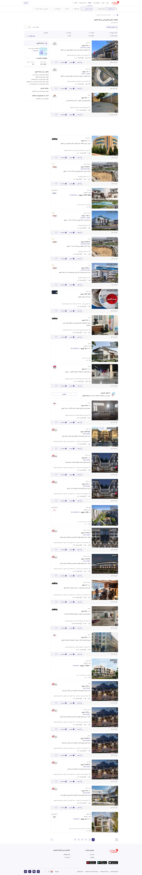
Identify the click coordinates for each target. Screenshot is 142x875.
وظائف (92, 857)
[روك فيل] (84, 198)
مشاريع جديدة (96, 3)
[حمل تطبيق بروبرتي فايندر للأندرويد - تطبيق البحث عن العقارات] (102, 862)
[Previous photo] (93, 50)
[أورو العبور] (84, 822)
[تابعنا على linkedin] (25, 871)
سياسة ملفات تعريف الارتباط (91, 871)
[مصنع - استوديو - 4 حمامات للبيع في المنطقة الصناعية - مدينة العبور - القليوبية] (84, 105)
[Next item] (26, 58)
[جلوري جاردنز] (84, 515)
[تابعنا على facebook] (34, 871)
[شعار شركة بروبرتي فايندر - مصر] (115, 3)
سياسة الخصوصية (104, 871)
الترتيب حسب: (35, 27)
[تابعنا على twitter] (29, 871)
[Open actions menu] (52, 62)
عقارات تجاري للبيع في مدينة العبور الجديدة (39, 84)
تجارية (89, 3)
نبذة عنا (92, 854)
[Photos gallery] (105, 50)
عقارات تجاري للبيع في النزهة (42, 77)
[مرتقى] (84, 351)
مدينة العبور (111, 9)
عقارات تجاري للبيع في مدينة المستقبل (40, 79)
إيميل (70, 62)
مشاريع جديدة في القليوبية (42, 99)
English (57, 871)
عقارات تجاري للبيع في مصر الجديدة (41, 75)
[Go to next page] (51, 839)
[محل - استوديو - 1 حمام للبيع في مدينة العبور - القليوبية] (84, 275)
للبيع (107, 3)
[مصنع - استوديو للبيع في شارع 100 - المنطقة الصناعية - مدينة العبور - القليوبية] (84, 376)
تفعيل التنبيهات (111, 27)
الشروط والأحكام (114, 871)
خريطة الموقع (80, 871)
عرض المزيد (32, 36)
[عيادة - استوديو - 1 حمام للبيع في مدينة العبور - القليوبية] (84, 249)
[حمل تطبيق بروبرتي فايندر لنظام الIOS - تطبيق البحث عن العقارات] (113, 862)
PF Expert (67, 857)
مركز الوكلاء (66, 854)
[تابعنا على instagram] (38, 871)
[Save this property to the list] (56, 62)
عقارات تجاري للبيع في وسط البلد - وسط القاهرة (37, 82)
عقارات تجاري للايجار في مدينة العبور (40, 91)
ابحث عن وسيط (82, 3)
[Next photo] (116, 50)
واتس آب (62, 62)
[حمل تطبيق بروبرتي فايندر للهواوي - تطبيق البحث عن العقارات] (91, 862)
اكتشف (75, 3)
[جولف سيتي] (84, 668)
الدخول (26, 3)
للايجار (103, 3)
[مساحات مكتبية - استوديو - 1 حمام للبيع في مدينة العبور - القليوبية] (84, 174)
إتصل (78, 62)
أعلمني (64, 394)
